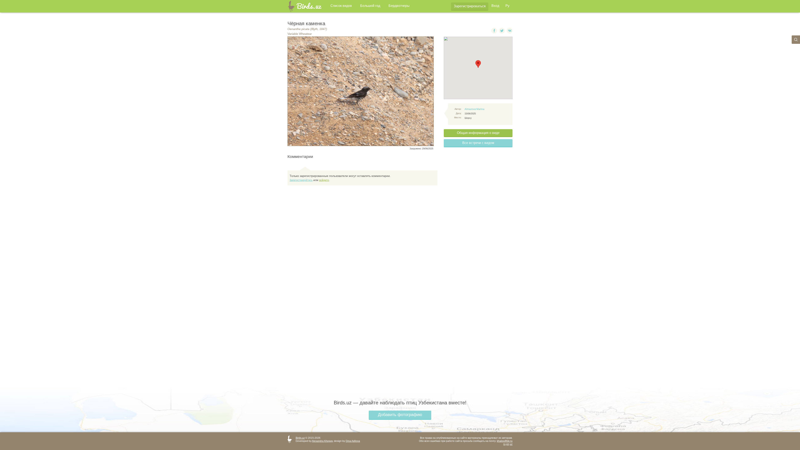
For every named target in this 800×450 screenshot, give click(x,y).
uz (511, 444)
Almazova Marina (474, 109)
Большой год (370, 6)
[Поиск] (796, 39)
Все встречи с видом (478, 143)
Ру (507, 6)
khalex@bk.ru (504, 441)
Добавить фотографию (400, 414)
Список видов (341, 6)
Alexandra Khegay (322, 441)
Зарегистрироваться (470, 6)
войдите (324, 180)
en (507, 444)
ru (504, 444)
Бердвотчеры (399, 6)
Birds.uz (300, 437)
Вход (495, 6)
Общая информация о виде (478, 133)
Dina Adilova (353, 441)
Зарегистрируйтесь (301, 180)
